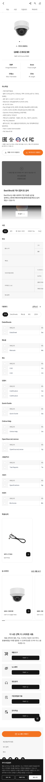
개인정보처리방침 (8, 742)
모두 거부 (8, 777)
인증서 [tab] (36, 314)
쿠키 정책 (5, 747)
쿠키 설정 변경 (21, 176)
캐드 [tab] (29, 314)
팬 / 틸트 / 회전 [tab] (20, 231)
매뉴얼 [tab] (23, 314)
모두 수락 (35, 777)
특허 (4, 752)
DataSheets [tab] (14, 314)
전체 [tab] (5, 314)
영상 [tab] (5, 231)
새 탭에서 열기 (21, 178)
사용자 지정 (22, 777)
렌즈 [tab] (11, 231)
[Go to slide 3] (22, 41)
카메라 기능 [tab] (31, 231)
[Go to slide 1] (19, 41)
